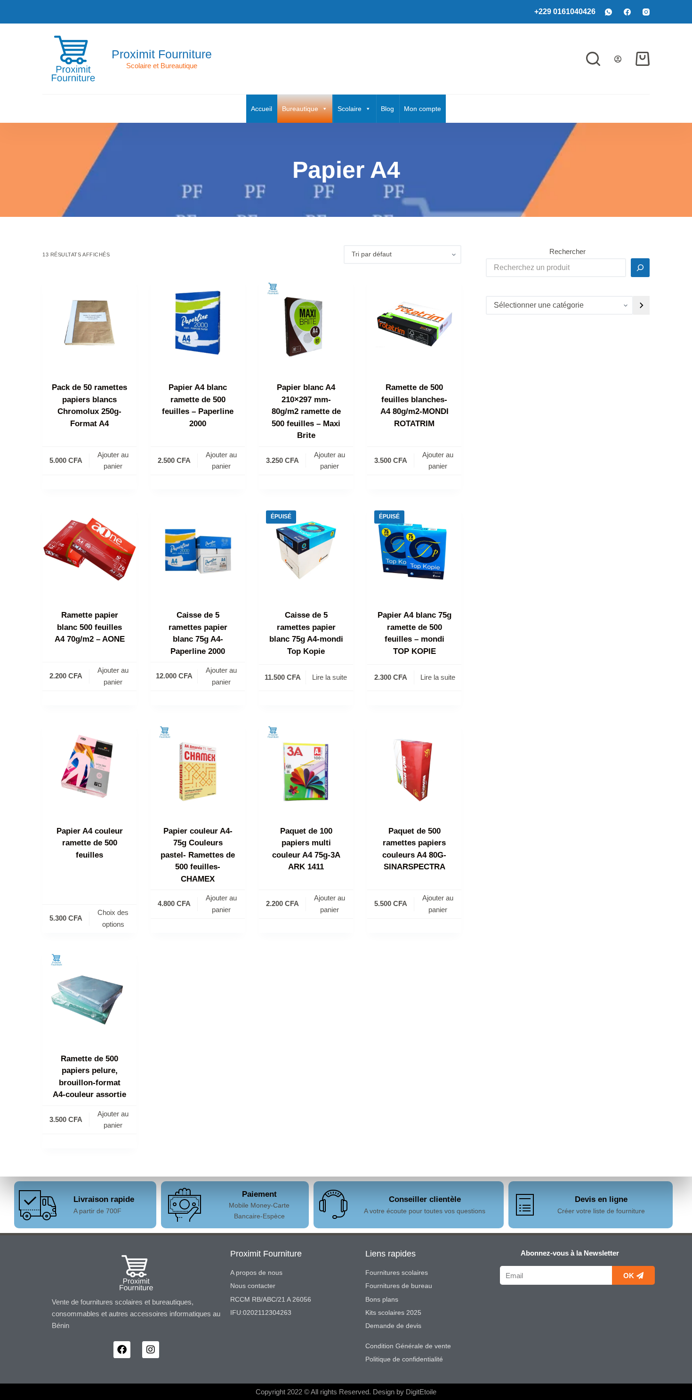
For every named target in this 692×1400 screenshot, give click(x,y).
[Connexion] (617, 59)
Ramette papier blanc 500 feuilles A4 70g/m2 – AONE (90, 627)
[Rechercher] (593, 59)
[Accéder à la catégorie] (641, 305)
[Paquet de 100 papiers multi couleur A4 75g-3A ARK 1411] (306, 766)
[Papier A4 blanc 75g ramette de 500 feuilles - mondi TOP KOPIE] (414, 550)
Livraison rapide (103, 1199)
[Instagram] (646, 12)
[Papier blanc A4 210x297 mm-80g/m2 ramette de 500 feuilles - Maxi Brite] (306, 323)
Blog (387, 108)
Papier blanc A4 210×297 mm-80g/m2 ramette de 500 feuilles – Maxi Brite (306, 411)
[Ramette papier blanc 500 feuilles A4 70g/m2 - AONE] (89, 550)
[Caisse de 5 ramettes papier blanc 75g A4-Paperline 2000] (198, 550)
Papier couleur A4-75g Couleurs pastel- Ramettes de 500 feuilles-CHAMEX (198, 855)
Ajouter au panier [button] (113, 460)
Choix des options (113, 918)
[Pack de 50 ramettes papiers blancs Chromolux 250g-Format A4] (89, 323)
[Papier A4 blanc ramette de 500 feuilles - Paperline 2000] (198, 323)
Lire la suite (329, 677)
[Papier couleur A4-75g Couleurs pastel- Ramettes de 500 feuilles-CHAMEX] (198, 766)
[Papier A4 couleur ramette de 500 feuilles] (89, 766)
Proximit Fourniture (162, 54)
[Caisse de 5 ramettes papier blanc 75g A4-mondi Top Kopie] (306, 550)
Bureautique (300, 108)
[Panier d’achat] (643, 59)
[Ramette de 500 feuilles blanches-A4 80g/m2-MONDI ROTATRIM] (414, 323)
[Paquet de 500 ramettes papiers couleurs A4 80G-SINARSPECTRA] (414, 766)
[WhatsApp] (608, 12)
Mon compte (422, 108)
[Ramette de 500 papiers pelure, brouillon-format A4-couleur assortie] (89, 994)
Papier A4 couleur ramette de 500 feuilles (89, 843)
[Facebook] (627, 12)
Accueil (261, 108)
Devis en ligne (601, 1199)
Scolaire (350, 108)
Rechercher (567, 251)
